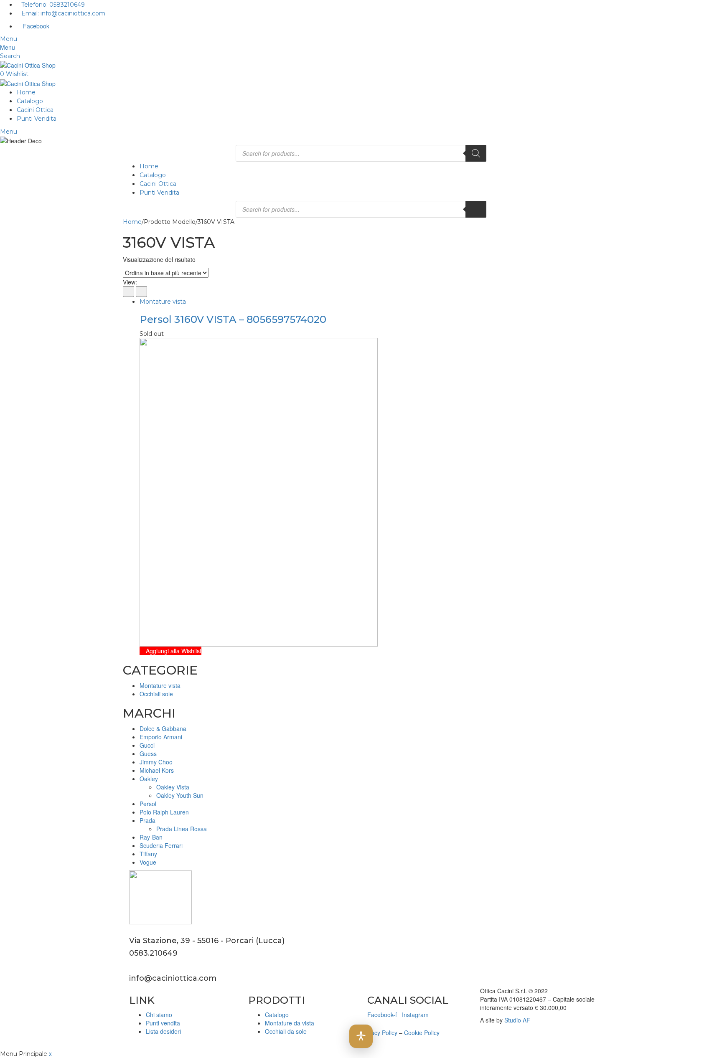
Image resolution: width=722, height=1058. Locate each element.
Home (26, 92)
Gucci (147, 745)
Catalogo (30, 101)
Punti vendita (163, 1023)
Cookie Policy (422, 1032)
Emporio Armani (161, 737)
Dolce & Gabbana (163, 728)
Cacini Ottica (35, 110)
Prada (147, 820)
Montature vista (163, 301)
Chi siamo (159, 1014)
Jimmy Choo (156, 762)
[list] (141, 291)
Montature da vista (289, 1023)
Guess (148, 753)
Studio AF (517, 1020)
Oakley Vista (172, 787)
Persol (148, 803)
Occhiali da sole (286, 1031)
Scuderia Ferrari (161, 845)
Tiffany (148, 854)
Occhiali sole (156, 694)
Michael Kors (157, 770)
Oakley (149, 778)
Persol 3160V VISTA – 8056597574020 (233, 319)
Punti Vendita (36, 118)
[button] (361, 1036)
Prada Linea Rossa (181, 829)
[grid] (128, 291)
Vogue (148, 862)
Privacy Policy (379, 1032)
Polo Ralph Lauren (164, 812)
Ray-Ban (151, 837)
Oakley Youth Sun (179, 795)
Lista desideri (163, 1031)
